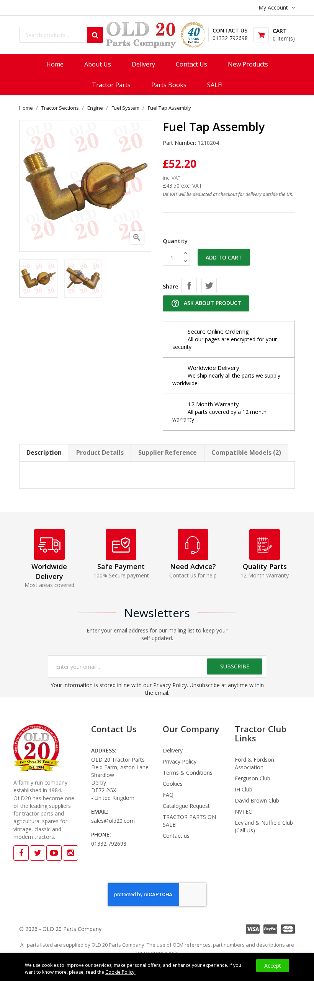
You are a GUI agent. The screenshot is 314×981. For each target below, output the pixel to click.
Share (189, 285)
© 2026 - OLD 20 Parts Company (60, 928)
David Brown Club (257, 800)
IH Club (243, 789)
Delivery (173, 750)
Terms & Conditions (188, 772)
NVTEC (243, 811)
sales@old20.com (113, 820)
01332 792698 (230, 38)
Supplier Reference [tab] (167, 452)
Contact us (176, 835)
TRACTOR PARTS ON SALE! (189, 820)
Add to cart (224, 257)
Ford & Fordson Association (254, 763)
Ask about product (206, 303)
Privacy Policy (179, 761)
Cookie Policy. (120, 972)
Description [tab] (44, 452)
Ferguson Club (252, 778)
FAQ (168, 794)
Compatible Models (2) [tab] (246, 452)
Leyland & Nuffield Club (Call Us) (264, 826)
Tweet (209, 285)
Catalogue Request (186, 805)
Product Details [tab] (100, 452)
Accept (272, 965)
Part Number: (179, 142)
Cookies (173, 783)
